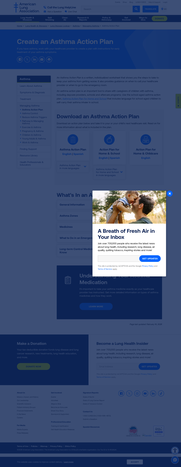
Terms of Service (105, 269)
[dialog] (90, 233)
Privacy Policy (148, 266)
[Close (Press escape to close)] (170, 194)
